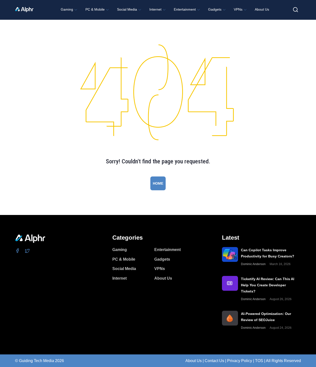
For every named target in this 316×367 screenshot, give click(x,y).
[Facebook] (17, 250)
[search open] (295, 9)
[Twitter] (27, 250)
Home (158, 183)
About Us (193, 361)
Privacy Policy (239, 361)
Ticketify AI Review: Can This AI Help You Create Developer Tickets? (267, 285)
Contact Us (214, 361)
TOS (259, 361)
